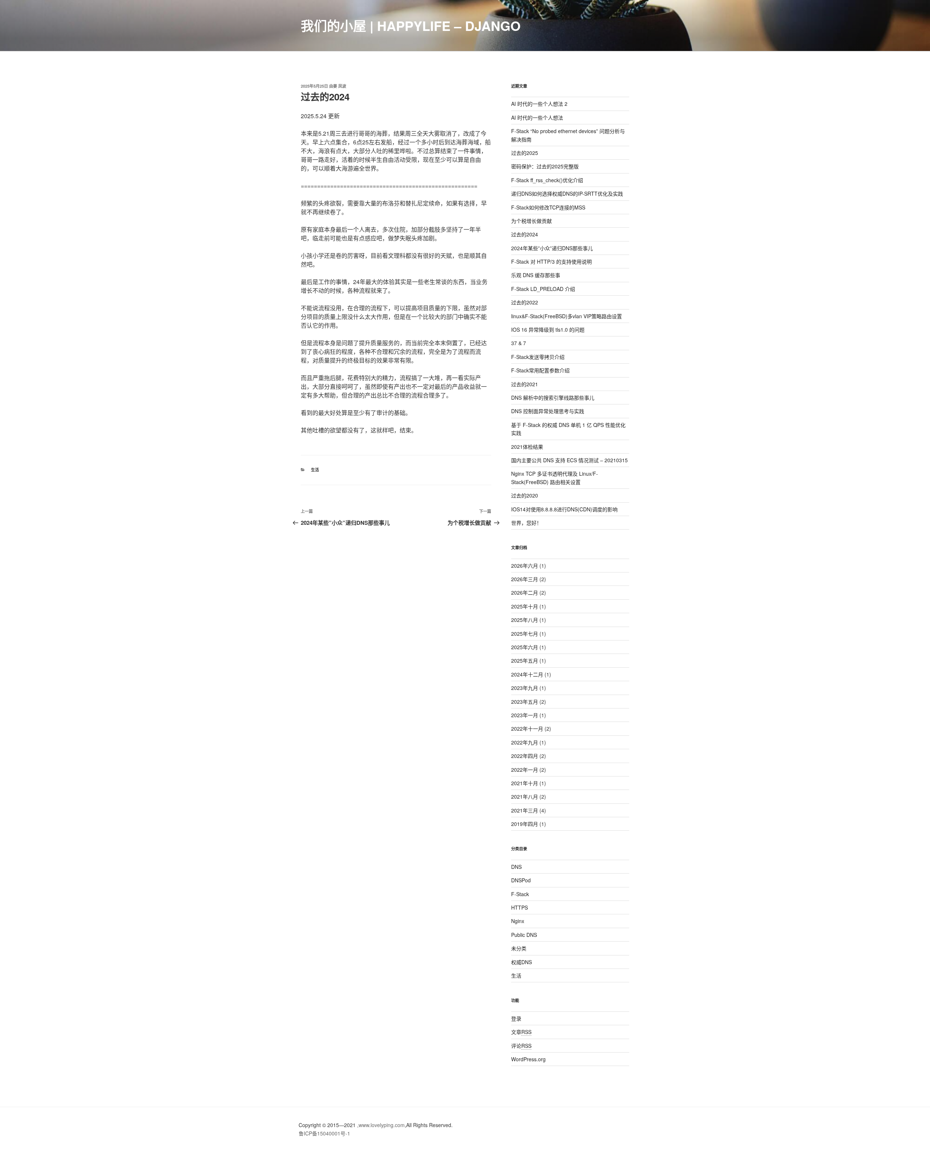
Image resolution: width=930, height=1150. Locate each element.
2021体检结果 (527, 446)
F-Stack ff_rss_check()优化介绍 (547, 180)
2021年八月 (524, 796)
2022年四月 (524, 755)
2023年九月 (524, 687)
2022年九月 (524, 742)
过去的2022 (524, 302)
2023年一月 (524, 715)
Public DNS (524, 934)
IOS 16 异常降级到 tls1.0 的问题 (548, 329)
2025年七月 (524, 633)
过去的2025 (524, 152)
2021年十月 (524, 783)
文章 (521, 1031)
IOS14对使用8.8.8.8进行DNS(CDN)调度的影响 (564, 509)
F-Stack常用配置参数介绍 (540, 370)
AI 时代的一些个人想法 (537, 117)
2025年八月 (524, 619)
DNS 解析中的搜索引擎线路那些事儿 (552, 397)
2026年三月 (524, 579)
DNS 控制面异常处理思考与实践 (547, 411)
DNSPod (521, 880)
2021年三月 (524, 810)
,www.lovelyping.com (381, 1125)
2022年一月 (524, 769)
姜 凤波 (339, 86)
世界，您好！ (526, 522)
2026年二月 (524, 592)
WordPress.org (528, 1059)
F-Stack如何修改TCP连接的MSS (548, 207)
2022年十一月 (527, 728)
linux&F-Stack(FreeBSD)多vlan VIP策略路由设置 (566, 316)
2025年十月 (524, 606)
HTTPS (519, 907)
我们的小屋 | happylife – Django (411, 25)
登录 (516, 1018)
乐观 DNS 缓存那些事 (535, 275)
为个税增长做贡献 (531, 220)
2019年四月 (524, 823)
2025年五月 (524, 660)
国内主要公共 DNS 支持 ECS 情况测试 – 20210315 (569, 460)
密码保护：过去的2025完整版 (545, 166)
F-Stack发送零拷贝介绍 (538, 356)
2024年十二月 (527, 674)
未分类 (518, 948)
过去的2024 (524, 234)
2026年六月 (524, 565)
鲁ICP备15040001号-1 (324, 1133)
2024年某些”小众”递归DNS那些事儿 (552, 248)
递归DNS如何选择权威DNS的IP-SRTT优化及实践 (567, 193)
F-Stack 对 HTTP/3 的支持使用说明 (551, 261)
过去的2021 (524, 384)
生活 (315, 469)
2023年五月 (524, 701)
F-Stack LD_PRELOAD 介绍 (543, 288)
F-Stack (520, 894)
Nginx (517, 921)
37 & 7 (518, 343)
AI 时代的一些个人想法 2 (539, 103)
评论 (521, 1045)
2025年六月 (524, 647)
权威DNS (521, 962)
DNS (516, 866)
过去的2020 (524, 495)
